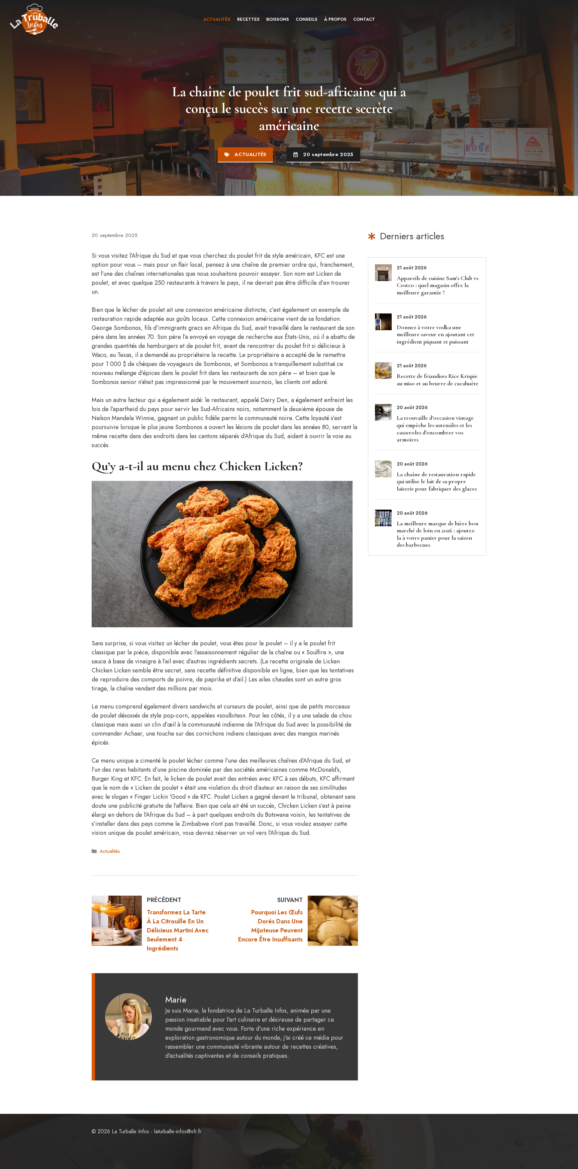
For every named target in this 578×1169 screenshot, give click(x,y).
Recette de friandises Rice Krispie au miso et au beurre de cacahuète (437, 379)
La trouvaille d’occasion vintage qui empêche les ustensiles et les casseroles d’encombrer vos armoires (435, 428)
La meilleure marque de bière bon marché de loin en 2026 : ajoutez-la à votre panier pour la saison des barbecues (437, 534)
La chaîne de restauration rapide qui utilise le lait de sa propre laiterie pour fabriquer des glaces (437, 481)
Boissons (277, 19)
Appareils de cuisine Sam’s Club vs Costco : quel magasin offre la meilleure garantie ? (437, 285)
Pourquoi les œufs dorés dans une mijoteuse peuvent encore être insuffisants (270, 926)
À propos (335, 19)
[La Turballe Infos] (34, 19)
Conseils (306, 19)
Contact (364, 19)
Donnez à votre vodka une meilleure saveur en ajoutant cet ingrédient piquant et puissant (435, 334)
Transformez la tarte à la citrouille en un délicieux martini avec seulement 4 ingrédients (177, 930)
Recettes (248, 19)
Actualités (216, 19)
